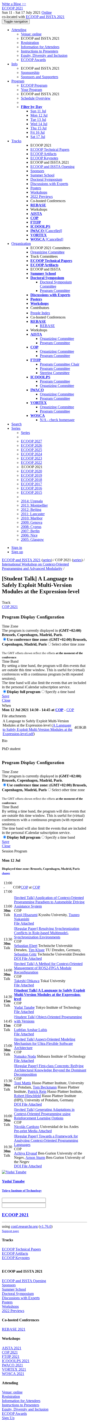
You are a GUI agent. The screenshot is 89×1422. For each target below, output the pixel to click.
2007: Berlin (30, 531)
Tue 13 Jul (38, 120)
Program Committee (55, 291)
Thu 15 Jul (38, 128)
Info (14, 64)
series (47, 560)
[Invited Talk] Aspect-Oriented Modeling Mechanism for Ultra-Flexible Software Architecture (44, 1043)
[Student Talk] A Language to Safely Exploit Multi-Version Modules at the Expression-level (49, 994)
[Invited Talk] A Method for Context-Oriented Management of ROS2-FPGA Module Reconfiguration (48, 968)
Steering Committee (55, 373)
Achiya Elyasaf (25, 1153)
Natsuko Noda (25, 1056)
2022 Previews (41, 197)
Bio (4, 741)
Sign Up (8, 1418)
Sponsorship (30, 73)
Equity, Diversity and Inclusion (44, 55)
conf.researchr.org (24, 1226)
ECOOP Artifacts (43, 154)
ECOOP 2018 (31, 480)
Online (47, 12)
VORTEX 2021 (14, 1369)
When (6, 706)
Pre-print (20, 1131)
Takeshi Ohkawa (26, 981)
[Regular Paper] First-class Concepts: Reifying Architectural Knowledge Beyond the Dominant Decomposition (50, 1070)
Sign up (17, 552)
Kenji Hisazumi (25, 915)
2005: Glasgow (32, 539)
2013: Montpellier (34, 505)
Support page (10, 1231)
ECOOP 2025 (31, 450)
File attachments (14, 716)
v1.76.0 (45, 1226)
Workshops (38, 192)
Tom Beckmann (45, 1087)
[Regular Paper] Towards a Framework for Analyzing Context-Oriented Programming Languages (46, 1140)
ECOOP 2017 (31, 484)
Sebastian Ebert (25, 946)
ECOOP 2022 (31, 463)
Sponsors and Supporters (39, 77)
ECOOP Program (34, 85)
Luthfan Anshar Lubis (30, 1030)
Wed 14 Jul (38, 124)
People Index (40, 313)
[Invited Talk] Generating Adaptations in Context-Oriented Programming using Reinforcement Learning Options (44, 1114)
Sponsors (37, 171)
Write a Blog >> (14, 4)
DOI (17, 958)
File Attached (24, 923)
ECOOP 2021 (15, 1214)
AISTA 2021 (11, 1348)
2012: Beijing (31, 510)
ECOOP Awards (33, 60)
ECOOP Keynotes (44, 158)
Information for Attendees (40, 47)
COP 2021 (10, 607)
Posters (35, 188)
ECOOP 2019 (31, 475)
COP (59, 710)
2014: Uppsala (32, 501)
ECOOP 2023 (31, 458)
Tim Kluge (36, 950)
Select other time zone (68, 644)
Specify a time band (60, 692)
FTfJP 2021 (10, 1357)
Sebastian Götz (25, 954)
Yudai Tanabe (24, 1007)
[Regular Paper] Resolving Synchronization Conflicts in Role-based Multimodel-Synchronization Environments (46, 933)
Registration (30, 43)
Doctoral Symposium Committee (56, 284)
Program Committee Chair (59, 364)
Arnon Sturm (35, 1158)
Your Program (31, 90)
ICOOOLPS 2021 (15, 1361)
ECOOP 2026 (31, 445)
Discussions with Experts (49, 184)
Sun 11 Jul (38, 111)
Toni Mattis (22, 1083)
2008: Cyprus (31, 527)
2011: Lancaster (33, 514)
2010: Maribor (31, 518)
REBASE (47, 326)
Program (17, 81)
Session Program (14, 851)
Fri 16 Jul (37, 132)
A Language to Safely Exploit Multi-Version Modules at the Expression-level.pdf (37, 729)
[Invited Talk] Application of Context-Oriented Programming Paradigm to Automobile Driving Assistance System (49, 902)
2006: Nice (29, 535)
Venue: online (31, 34)
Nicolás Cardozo (26, 1127)
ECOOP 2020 (31, 471)
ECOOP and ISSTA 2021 (45, 17)
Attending (18, 30)
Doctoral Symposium (46, 179)
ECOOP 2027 (31, 441)
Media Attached (39, 1131)
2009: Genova (31, 522)
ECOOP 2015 (31, 492)
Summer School (42, 175)
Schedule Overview (36, 98)
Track (6, 602)
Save (5, 696)
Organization (21, 244)
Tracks (16, 141)
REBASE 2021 (13, 1329)
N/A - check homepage (57, 420)
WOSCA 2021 (13, 1374)
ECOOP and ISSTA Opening (52, 167)
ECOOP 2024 (31, 454)
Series (25, 433)
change (6, 873)
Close (6, 700)
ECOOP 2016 (31, 488)
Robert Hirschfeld (27, 1096)
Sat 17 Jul (37, 137)
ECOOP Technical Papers (49, 149)
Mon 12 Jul (38, 115)
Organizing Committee (47, 252)
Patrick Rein (37, 1091)
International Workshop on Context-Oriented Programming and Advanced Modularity (35, 566)
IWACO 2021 (12, 1365)
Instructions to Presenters (39, 51)
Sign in (16, 548)
